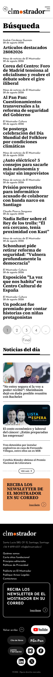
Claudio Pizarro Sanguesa (17, 211)
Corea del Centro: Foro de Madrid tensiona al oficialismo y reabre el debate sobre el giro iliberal (26, 74)
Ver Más (25, 471)
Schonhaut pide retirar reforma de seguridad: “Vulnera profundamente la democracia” (24, 254)
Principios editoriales (14, 561)
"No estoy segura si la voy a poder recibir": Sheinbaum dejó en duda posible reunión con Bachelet (25, 392)
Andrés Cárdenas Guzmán (17, 40)
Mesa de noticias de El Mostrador (22, 58)
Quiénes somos (11, 553)
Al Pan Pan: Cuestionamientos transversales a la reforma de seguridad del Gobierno (26, 105)
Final (26, 339)
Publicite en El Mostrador (17, 570)
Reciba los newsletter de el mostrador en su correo (25, 491)
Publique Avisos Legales (16, 574)
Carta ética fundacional (16, 557)
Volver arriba (10, 629)
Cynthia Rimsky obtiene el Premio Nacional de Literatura (24, 461)
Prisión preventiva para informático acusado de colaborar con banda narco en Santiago (25, 195)
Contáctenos (10, 578)
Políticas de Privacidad (15, 564)
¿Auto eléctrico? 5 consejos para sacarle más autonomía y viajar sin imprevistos (26, 166)
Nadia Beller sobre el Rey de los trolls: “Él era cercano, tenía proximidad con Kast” (26, 225)
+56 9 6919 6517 (11, 546)
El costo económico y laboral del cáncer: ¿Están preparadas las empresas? (25, 432)
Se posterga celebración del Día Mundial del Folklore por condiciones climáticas (25, 137)
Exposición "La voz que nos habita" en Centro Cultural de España (23, 283)
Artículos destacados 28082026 (25, 50)
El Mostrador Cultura (15, 121)
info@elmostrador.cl (31, 546)
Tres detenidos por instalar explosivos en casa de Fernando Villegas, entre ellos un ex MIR (22, 448)
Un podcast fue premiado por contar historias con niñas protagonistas (25, 310)
